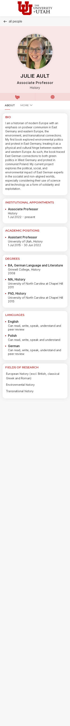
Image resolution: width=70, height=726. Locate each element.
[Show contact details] (17, 97)
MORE (24, 105)
